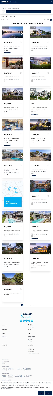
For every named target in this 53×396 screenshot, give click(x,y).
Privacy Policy (37, 385)
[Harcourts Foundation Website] (11, 369)
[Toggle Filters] (3, 11)
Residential (7, 16)
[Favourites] (21, 42)
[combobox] (11, 8)
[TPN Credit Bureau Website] (4, 376)
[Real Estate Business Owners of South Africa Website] (10, 376)
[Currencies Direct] (28, 376)
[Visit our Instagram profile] (26, 321)
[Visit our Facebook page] (21, 321)
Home (2, 16)
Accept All (48, 393)
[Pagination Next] (33, 305)
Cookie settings (33, 393)
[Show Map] (51, 20)
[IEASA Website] (18, 376)
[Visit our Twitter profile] (29, 321)
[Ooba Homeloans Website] (27, 369)
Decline (41, 393)
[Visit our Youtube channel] (32, 321)
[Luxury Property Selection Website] (4, 369)
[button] (21, 33)
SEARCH (28, 11)
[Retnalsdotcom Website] (19, 369)
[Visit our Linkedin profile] (24, 321)
